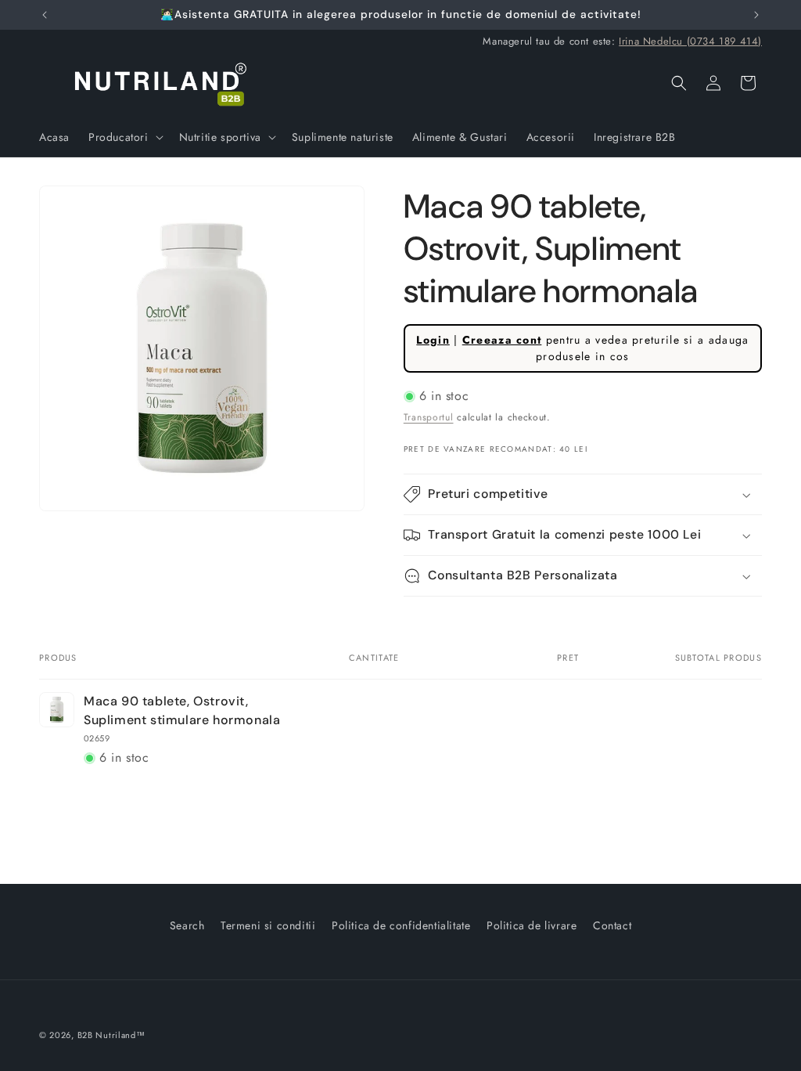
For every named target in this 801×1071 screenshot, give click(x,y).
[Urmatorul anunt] (756, 15)
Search (187, 925)
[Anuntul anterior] (44, 15)
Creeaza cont (502, 340)
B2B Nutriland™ (111, 1035)
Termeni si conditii (268, 925)
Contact (612, 925)
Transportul (429, 417)
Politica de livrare (532, 925)
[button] (124, 137)
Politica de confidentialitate (401, 925)
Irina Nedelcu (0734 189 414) (690, 41)
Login (433, 340)
